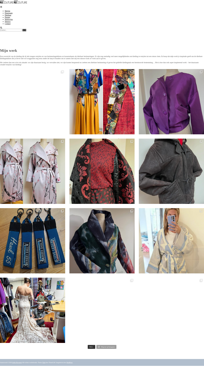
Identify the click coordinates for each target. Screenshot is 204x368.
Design (7, 17)
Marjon (7, 11)
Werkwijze (9, 19)
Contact (8, 24)
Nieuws (8, 22)
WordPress (69, 362)
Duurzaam (9, 13)
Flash (43, 362)
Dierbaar (8, 15)
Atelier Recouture (17, 362)
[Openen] (32, 101)
